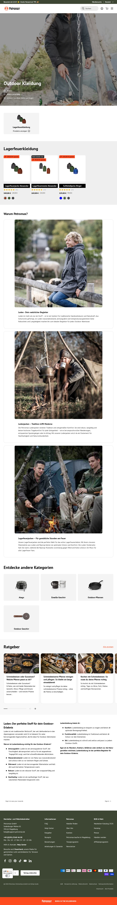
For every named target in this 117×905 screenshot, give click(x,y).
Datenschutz (93, 884)
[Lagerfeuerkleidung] (21, 119)
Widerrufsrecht (83, 884)
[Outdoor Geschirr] (21, 616)
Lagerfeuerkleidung (21, 127)
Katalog (97, 828)
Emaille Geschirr (58, 597)
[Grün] (9, 198)
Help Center (49, 828)
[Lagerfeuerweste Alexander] (44, 168)
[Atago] (21, 585)
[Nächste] (35, 708)
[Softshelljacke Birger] (72, 168)
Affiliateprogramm (101, 842)
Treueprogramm (72, 842)
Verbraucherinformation (105, 884)
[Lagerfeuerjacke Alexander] (17, 168)
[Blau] (60, 198)
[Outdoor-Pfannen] (95, 585)
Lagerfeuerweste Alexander (45, 186)
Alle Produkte (109, 889)
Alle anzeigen (108, 647)
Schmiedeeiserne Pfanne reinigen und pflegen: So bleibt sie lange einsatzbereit (58, 679)
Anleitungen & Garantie (54, 846)
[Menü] (11, 869)
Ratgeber (48, 833)
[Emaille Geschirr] (58, 585)
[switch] (7, 875)
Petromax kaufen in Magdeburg (78, 837)
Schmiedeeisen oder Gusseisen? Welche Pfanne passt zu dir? (21, 678)
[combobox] (89, 8)
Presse (96, 833)
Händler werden (100, 837)
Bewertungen (50, 842)
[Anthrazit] (13, 198)
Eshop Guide (34, 884)
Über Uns (69, 828)
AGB (61, 884)
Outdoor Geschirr (21, 629)
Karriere (69, 833)
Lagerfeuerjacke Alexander (17, 186)
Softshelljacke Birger (72, 186)
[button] (106, 8)
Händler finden (71, 823)
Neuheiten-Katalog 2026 (103, 823)
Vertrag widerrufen (30, 873)
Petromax (12, 884)
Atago (21, 597)
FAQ (46, 823)
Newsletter (70, 846)
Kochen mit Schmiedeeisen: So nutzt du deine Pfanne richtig (94, 678)
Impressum (99, 889)
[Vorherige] (30, 708)
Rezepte (48, 837)
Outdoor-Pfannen (95, 597)
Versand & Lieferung (70, 884)
